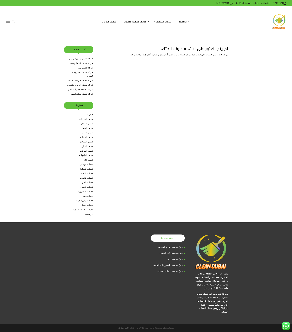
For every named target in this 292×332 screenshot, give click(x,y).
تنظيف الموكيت (86, 151)
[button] (284, 312)
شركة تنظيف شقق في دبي (81, 58)
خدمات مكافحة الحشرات (82, 209)
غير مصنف (88, 214)
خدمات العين (87, 182)
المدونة (90, 114)
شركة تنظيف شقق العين (82, 94)
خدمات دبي (88, 196)
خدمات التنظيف (86, 173)
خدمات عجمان (87, 205)
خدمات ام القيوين (85, 191)
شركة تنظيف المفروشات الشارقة (168, 265)
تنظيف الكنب (87, 132)
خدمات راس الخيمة (84, 200)
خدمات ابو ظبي (86, 164)
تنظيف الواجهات (86, 155)
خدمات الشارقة (86, 178)
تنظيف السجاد (87, 128)
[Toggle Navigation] (8, 22)
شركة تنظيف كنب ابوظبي (81, 63)
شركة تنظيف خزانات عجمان (80, 80)
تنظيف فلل (88, 160)
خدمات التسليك (86, 169)
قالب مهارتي (123, 328)
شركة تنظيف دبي (85, 68)
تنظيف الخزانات (86, 119)
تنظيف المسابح (86, 137)
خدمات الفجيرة (86, 187)
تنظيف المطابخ (86, 141)
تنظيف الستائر (87, 123)
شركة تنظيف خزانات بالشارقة (79, 85)
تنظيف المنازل (87, 146)
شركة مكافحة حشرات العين (80, 89)
